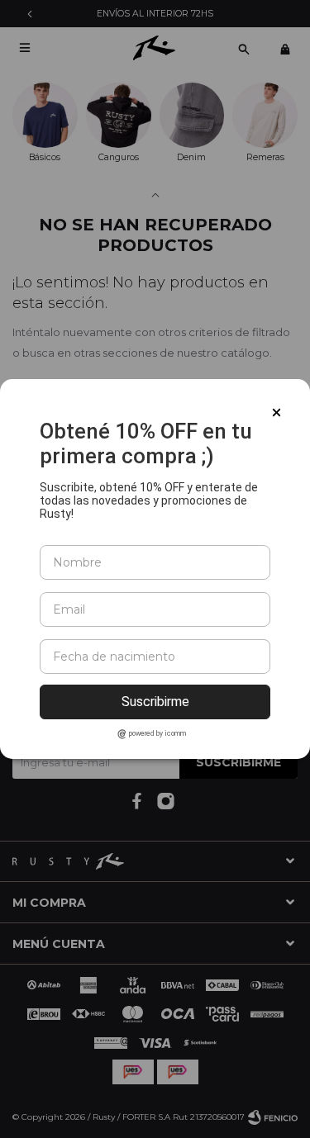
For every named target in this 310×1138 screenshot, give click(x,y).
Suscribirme (155, 701)
